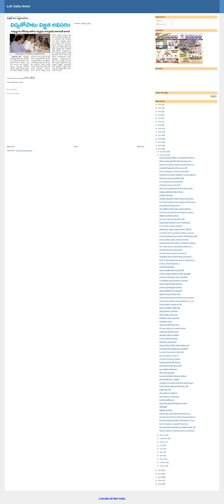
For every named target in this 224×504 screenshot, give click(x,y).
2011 (160, 474)
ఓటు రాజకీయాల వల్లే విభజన (168, 369)
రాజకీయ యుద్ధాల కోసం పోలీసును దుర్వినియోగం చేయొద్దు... (177, 243)
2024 (160, 111)
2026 (160, 105)
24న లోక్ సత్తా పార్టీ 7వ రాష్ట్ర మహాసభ (171, 250)
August (162, 442)
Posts (160, 21)
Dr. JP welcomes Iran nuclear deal (170, 181)
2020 (160, 125)
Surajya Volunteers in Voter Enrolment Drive (174, 171)
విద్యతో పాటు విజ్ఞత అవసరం (17, 18)
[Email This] (25, 78)
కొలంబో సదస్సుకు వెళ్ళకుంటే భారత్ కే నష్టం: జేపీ (173, 386)
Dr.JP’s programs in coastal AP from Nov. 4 (174, 424)
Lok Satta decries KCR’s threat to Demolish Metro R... (177, 417)
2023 (160, 115)
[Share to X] (29, 78)
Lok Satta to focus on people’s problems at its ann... (177, 233)
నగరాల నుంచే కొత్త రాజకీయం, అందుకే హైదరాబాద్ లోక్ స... (177, 158)
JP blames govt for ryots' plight (169, 185)
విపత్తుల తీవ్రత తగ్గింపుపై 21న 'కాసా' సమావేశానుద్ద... (175, 222)
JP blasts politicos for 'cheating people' (172, 328)
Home (76, 146)
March (162, 459)
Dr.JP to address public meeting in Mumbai (173, 239)
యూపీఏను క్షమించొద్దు (166, 195)
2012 (160, 470)
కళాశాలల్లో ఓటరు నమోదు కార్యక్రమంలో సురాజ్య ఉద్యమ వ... (178, 175)
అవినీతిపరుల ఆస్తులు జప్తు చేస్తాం (169, 318)
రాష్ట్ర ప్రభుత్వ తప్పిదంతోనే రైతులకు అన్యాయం (173, 403)
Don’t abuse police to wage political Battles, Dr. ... (176, 246)
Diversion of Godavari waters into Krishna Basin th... (177, 164)
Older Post (140, 146)
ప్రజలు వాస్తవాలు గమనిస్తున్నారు (169, 396)
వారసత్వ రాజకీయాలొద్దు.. (167, 267)
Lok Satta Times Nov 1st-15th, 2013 (171, 352)
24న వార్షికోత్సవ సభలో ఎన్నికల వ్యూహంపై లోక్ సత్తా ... (175, 209)
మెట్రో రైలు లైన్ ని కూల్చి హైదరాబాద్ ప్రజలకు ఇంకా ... (175, 413)
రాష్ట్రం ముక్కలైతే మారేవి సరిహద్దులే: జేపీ (171, 270)
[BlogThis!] (27, 78)
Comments (162, 24)
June (162, 449)
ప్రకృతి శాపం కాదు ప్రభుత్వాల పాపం (169, 294)
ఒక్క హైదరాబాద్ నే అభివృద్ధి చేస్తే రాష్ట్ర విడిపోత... (174, 349)
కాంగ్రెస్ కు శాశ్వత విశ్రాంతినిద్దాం (168, 338)
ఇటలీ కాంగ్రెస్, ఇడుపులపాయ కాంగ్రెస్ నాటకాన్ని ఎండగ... (176, 188)
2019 (160, 128)
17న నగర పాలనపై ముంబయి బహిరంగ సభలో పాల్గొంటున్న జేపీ (178, 236)
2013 (160, 149)
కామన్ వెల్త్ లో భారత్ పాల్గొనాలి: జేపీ (170, 366)
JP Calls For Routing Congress (169, 359)
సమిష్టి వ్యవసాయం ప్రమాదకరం (168, 311)
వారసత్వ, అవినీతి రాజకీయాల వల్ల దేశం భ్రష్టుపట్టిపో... (175, 274)
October (163, 435)
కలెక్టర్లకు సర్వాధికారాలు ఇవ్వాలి (168, 216)
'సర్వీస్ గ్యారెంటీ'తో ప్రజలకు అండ (169, 325)
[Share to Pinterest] (34, 78)
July (161, 445)
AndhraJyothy (15, 82)
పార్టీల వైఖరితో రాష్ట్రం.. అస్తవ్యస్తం (169, 379)
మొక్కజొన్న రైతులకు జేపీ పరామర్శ (169, 362)
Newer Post (11, 146)
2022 (160, 118)
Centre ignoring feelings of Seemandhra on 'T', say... (177, 301)
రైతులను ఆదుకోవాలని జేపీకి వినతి (169, 308)
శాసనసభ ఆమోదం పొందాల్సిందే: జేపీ (170, 304)
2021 (160, 122)
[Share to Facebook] (31, 78)
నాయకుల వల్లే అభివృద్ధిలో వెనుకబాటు (170, 287)
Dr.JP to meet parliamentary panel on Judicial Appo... (177, 260)
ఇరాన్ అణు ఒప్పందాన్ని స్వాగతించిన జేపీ (171, 178)
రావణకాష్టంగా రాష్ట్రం (165, 321)
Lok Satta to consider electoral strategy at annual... (176, 212)
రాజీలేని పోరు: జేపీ (165, 390)
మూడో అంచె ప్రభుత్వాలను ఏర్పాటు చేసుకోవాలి (173, 277)
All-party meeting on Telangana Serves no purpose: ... (177, 430)
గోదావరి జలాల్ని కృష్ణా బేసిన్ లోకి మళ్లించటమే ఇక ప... (175, 161)
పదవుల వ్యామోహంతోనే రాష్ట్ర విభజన (170, 284)
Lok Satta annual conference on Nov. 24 (172, 253)
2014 (160, 145)
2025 (160, 108)
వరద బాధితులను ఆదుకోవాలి (168, 393)
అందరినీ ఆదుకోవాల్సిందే (166, 400)
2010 (160, 477)
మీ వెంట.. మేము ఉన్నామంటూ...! (169, 263)
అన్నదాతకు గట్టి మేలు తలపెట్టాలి (169, 335)
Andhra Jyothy (86, 23)
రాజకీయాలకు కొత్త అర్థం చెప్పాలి (169, 332)
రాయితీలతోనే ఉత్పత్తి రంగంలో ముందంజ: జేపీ (173, 168)
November (163, 155)
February (163, 462)
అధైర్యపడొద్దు (163, 407)
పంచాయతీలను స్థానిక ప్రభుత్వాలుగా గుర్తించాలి (173, 280)
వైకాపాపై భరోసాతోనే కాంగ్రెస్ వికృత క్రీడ (170, 291)
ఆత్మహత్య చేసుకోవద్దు (165, 410)
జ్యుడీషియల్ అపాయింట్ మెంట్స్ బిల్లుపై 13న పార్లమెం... (176, 256)
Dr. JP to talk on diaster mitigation (170, 226)
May (161, 452)
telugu (21, 82)
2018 (160, 132)
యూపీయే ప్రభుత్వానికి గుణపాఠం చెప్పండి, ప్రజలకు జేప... (176, 199)
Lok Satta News (18, 6)
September (164, 438)
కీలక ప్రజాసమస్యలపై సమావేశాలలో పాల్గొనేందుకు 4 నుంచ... (177, 420)
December (163, 152)
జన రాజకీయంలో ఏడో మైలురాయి (169, 205)
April (161, 456)
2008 (160, 484)
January (163, 466)
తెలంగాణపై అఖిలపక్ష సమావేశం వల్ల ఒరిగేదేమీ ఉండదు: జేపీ (177, 427)
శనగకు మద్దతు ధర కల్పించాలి (168, 315)
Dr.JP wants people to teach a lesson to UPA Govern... (177, 202)
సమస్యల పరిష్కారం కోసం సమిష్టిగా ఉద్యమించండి (174, 345)
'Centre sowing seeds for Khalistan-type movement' (176, 297)
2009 (160, 480)
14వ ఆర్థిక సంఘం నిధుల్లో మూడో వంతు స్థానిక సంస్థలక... (176, 383)
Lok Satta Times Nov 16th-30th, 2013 (172, 219)
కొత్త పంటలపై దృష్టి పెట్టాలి (167, 373)
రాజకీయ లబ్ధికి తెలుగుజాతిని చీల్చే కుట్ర (171, 192)
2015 (160, 142)
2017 (160, 135)
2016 (160, 139)
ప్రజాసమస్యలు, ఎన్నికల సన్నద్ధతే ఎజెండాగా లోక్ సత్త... (175, 229)
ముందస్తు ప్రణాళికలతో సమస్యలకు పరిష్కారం (173, 376)
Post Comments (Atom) (24, 150)
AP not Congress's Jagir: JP (168, 355)
